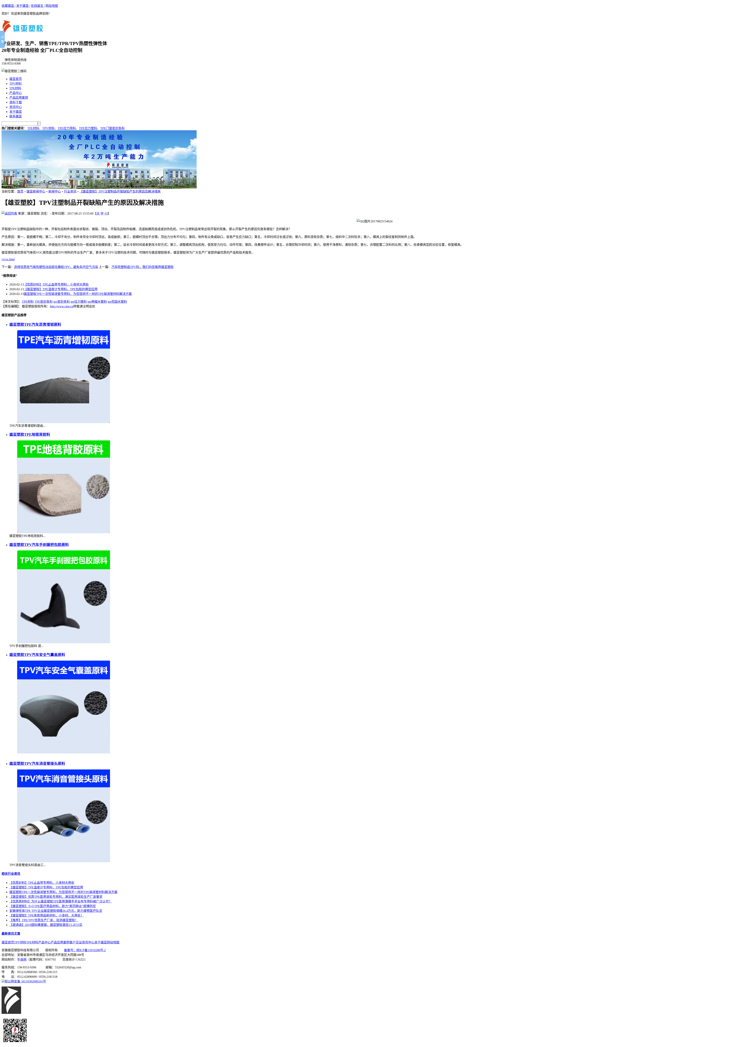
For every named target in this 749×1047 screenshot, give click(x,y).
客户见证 (75, 942)
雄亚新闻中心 (36, 191)
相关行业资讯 (11, 873)
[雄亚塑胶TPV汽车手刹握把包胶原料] (63, 642)
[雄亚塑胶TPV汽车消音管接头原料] (63, 861)
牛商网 (22, 959)
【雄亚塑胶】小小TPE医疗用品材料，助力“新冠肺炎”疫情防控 (52, 906)
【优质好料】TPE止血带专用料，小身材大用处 (56, 284)
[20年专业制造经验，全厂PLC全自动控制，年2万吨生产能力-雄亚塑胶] (99, 187)
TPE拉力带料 (67, 128)
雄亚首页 (15, 79)
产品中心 (15, 93)
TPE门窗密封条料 (112, 128)
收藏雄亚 (8, 5)
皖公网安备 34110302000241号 (25, 981)
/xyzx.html (8, 259)
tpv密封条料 (61, 301)
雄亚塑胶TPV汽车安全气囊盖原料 (37, 655)
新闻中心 (54, 191)
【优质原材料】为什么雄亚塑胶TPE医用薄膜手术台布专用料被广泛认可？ (60, 901)
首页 (20, 191)
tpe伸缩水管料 (97, 301)
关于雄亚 (22, 5)
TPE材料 (15, 88)
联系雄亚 (15, 116)
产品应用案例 (18, 97)
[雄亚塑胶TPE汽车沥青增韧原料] (63, 422)
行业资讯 (70, 191)
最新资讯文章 (11, 933)
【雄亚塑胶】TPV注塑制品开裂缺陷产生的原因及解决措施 (120, 191)
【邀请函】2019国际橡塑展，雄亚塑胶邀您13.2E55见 (45, 924)
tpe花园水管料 (117, 301)
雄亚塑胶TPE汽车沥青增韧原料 (35, 324)
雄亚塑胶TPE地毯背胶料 (29, 434)
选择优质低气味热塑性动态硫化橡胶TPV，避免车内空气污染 (56, 267)
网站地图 (51, 5)
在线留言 (37, 5)
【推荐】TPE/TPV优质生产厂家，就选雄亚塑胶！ (43, 920)
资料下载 (15, 102)
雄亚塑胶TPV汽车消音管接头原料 (37, 763)
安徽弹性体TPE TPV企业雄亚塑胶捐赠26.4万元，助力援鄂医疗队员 (55, 910)
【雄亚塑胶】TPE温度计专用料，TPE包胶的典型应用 (61, 289)
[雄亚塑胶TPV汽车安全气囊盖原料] (63, 752)
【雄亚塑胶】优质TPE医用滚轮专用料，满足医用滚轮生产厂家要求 (55, 896)
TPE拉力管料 (88, 128)
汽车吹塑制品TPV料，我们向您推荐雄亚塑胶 (142, 267)
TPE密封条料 (44, 301)
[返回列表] (9, 213)
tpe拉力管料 (79, 301)
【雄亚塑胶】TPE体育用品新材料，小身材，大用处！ (46, 915)
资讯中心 (15, 107)
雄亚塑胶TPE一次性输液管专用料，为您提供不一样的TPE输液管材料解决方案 (78, 293)
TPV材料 (15, 83)
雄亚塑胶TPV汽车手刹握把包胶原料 (39, 545)
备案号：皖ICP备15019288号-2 (85, 950)
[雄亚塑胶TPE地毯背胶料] (63, 532)
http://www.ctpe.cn (61, 306)
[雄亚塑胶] (23, 33)
